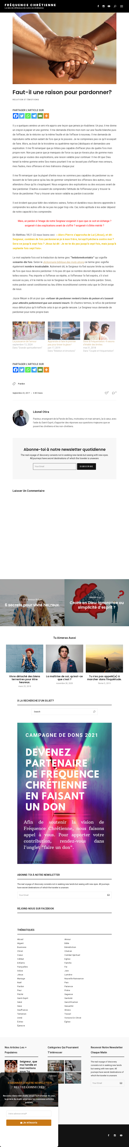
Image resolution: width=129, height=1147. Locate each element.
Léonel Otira (41, 411)
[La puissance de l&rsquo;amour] (29, 331)
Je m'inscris (30, 1122)
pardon (21, 384)
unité (19, 1018)
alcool (20, 939)
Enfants (21, 963)
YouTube (109, 6)
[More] (46, 116)
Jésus (20, 975)
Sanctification (71, 1002)
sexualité (68, 1006)
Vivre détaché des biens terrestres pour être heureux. (24, 679)
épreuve (21, 1026)
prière (67, 990)
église (67, 1022)
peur (19, 990)
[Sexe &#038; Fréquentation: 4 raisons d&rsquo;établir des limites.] (99, 331)
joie (66, 971)
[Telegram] (34, 116)
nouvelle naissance (74, 979)
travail (67, 1014)
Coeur (20, 955)
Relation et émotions (26, 99)
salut (19, 1002)
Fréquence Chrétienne (30, 5)
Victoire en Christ (72, 1018)
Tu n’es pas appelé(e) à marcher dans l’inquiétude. (104, 678)
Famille (67, 963)
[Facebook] (15, 116)
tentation (21, 1014)
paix (66, 982)
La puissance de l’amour (24, 341)
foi (65, 967)
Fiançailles (22, 967)
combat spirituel (72, 955)
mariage (21, 979)
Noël (19, 982)
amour (67, 939)
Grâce (20, 971)
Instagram (103, 6)
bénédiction (70, 947)
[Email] (40, 116)
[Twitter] (22, 116)
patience (68, 986)
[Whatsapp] (28, 116)
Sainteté (68, 998)
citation (68, 951)
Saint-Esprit (22, 998)
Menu (121, 6)
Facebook (98, 6)
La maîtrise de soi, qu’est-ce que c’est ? (64, 678)
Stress (67, 1010)
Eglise (67, 959)
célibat (20, 959)
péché (20, 994)
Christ (20, 951)
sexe (19, 1006)
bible (66, 943)
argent (20, 943)
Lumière (68, 975)
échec (20, 1022)
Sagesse (68, 994)
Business (21, 947)
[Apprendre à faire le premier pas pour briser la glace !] (64, 331)
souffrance (22, 1010)
